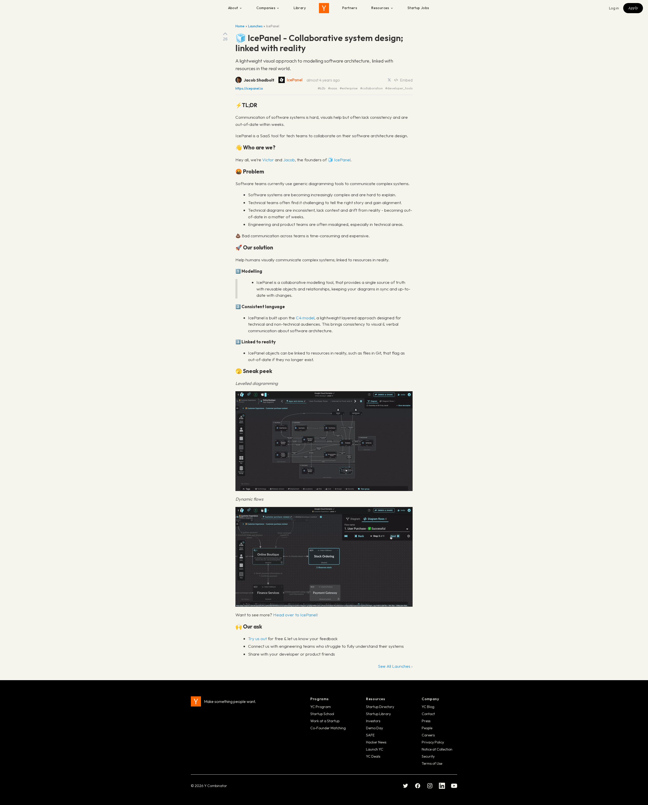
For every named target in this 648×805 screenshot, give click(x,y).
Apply (633, 7)
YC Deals (373, 756)
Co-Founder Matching (328, 728)
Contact (428, 714)
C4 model (305, 317)
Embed (406, 80)
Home (240, 26)
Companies (266, 8)
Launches (255, 26)
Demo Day (374, 728)
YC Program (320, 706)
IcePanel (294, 79)
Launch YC (374, 749)
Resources (380, 8)
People (427, 728)
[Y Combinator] (324, 8)
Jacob (289, 159)
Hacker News (376, 742)
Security (428, 756)
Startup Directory (380, 706)
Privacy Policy (433, 742)
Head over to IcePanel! (295, 614)
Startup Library (378, 714)
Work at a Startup (324, 721)
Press (426, 721)
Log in (614, 8)
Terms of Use (432, 763)
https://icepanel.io (249, 88)
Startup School (322, 714)
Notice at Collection (437, 749)
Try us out (257, 638)
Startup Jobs (418, 8)
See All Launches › (395, 666)
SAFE (370, 735)
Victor (268, 159)
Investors (373, 721)
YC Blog (428, 706)
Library (300, 8)
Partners (349, 8)
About (233, 8)
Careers (428, 735)
